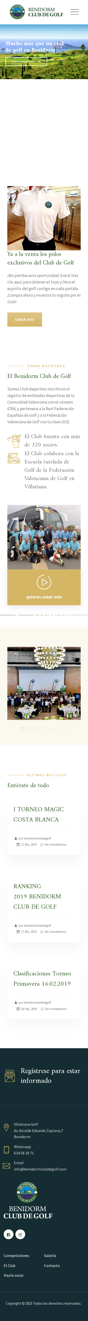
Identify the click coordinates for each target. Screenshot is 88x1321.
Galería (50, 1255)
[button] (22, 729)
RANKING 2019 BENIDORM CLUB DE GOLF (37, 897)
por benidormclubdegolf (34, 838)
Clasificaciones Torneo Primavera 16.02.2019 (42, 979)
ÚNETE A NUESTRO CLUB (26, 61)
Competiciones (16, 1255)
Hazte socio (13, 1275)
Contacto (52, 1265)
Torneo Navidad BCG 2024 (44, 686)
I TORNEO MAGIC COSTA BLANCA (38, 814)
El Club (9, 1265)
